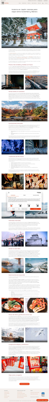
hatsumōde (30, 56)
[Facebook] (1, 0)
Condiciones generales (6, 393)
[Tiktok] (5, 0)
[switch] (20, 205)
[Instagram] (2, 0)
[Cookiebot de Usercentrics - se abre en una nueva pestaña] (37, 192)
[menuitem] (20, 3)
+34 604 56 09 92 (45, 0)
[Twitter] (4, 0)
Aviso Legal (5, 394)
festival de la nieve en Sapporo (22, 57)
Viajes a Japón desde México (20, 397)
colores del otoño (13, 53)
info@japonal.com (40, 0)
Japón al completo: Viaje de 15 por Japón (21, 394)
